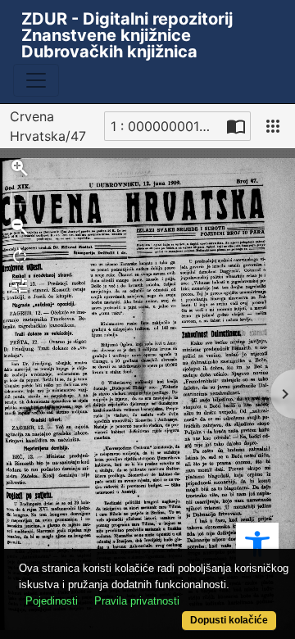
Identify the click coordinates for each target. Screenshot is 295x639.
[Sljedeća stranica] (282, 394)
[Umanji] (19, 227)
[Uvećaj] (19, 168)
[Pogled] (273, 126)
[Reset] (19, 197)
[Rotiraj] (19, 256)
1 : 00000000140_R (166, 126)
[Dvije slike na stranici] (236, 126)
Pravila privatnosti (136, 601)
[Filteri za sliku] (19, 286)
